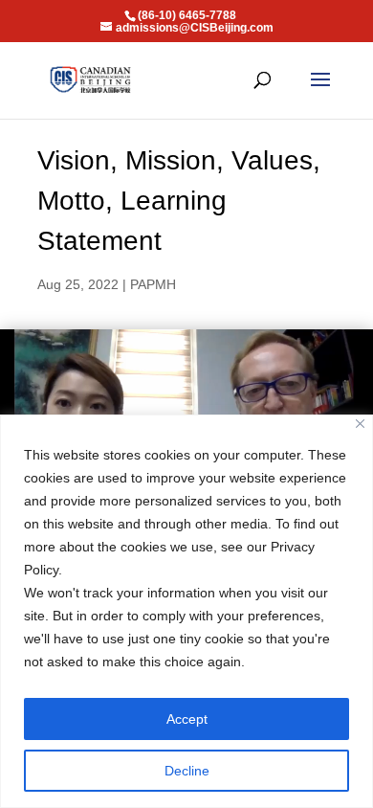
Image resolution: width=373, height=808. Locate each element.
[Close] (360, 423)
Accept (187, 719)
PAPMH (153, 284)
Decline (187, 770)
